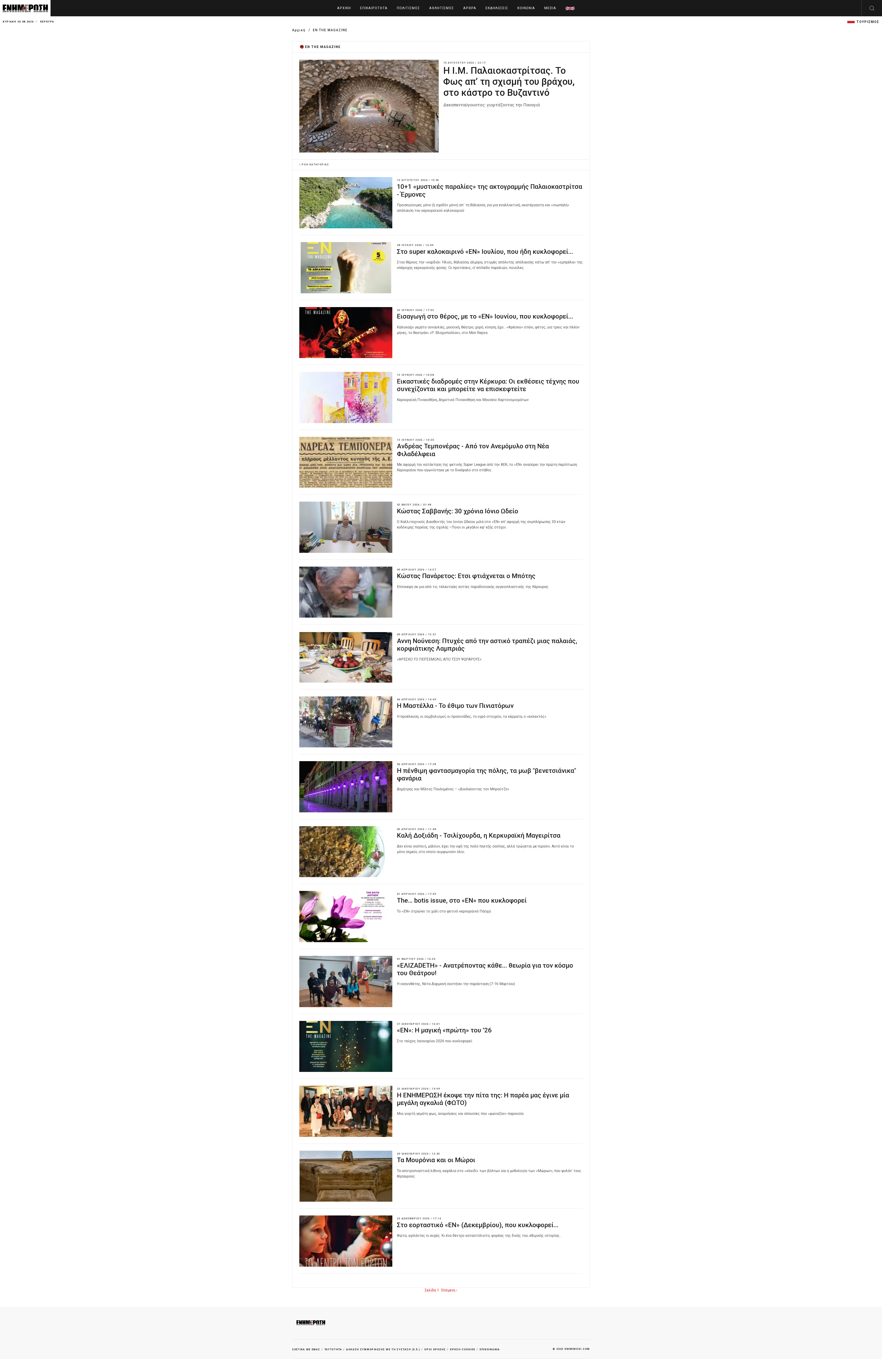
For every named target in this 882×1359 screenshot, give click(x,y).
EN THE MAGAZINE (330, 30)
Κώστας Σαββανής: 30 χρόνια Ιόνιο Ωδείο (457, 511)
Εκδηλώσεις (497, 8)
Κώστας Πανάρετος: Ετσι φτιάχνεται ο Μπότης (466, 576)
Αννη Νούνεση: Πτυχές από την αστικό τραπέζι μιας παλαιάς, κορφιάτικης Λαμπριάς (487, 645)
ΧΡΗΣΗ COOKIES (462, 1349)
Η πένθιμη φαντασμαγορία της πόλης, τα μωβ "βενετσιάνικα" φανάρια (486, 774)
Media (550, 8)
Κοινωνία (526, 8)
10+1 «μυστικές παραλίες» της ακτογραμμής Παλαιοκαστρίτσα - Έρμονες (489, 190)
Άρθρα (469, 8)
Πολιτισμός (408, 8)
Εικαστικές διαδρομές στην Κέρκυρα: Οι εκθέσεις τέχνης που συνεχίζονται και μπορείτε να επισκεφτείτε (488, 385)
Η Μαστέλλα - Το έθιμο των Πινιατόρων (455, 705)
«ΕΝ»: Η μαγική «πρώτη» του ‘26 (444, 1030)
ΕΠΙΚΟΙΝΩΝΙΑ (490, 1349)
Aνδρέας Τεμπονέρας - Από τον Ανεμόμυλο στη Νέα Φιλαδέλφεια (473, 450)
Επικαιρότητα (374, 8)
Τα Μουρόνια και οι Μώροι (437, 1160)
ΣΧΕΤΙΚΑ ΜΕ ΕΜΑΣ (306, 1349)
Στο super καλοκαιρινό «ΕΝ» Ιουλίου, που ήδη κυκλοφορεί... (485, 251)
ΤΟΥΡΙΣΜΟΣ (868, 22)
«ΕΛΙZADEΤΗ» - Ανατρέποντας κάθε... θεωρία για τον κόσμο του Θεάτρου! (485, 969)
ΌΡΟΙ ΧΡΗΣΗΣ (435, 1349)
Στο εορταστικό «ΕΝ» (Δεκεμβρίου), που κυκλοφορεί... (478, 1225)
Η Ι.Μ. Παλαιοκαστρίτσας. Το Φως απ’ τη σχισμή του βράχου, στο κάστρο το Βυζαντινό (509, 81)
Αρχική (344, 8)
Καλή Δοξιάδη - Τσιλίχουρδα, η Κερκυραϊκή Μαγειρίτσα (478, 835)
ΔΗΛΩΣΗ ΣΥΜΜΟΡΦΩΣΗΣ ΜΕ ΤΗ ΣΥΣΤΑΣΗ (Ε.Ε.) (383, 1349)
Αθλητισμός (441, 8)
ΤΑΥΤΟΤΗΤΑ (333, 1349)
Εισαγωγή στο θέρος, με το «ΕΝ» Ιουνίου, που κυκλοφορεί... (485, 316)
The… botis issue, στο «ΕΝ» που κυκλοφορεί (462, 900)
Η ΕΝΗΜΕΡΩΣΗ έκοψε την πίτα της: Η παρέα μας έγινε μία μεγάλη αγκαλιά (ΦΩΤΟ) (483, 1099)
